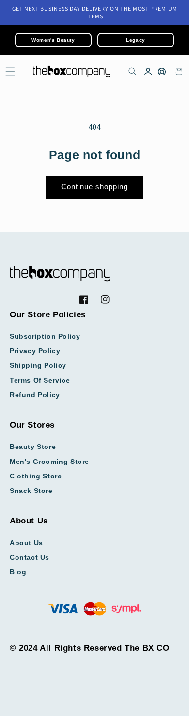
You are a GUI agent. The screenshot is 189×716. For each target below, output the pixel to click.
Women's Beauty (53, 40)
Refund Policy (35, 395)
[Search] (131, 71)
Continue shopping (94, 186)
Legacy (135, 40)
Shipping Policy (38, 365)
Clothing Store (36, 476)
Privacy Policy (35, 351)
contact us (29, 557)
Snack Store (31, 490)
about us (26, 543)
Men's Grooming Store (49, 461)
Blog (18, 572)
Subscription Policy (45, 336)
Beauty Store (33, 446)
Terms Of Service (40, 380)
